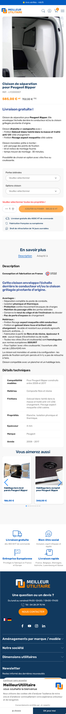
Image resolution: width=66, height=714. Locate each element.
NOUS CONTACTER (33, 611)
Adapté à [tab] (42, 255)
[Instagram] (36, 626)
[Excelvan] (9, 619)
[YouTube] (29, 626)
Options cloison (13, 185)
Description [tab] (25, 255)
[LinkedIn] (43, 626)
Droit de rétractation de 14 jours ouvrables (29, 228)
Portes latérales (14, 172)
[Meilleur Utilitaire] (4, 619)
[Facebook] (22, 626)
